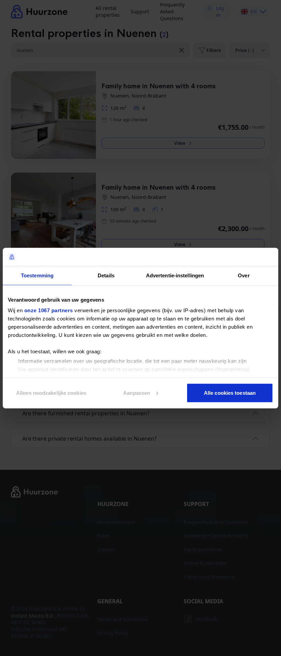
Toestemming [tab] (37, 275)
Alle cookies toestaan (230, 392)
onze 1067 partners (48, 310)
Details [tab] (106, 275)
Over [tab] (243, 275)
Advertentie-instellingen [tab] (175, 275)
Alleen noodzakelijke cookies (51, 392)
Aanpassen (136, 392)
